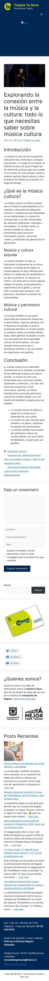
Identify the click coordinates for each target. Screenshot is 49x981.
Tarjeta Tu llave (26, 5)
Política (17, 699)
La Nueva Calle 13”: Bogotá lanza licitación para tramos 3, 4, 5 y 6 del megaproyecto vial (23, 853)
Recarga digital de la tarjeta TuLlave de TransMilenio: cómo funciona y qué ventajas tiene (24, 795)
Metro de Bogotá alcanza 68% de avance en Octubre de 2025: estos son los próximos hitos (24, 824)
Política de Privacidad (15, 964)
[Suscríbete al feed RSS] (24, 23)
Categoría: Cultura (17, 451)
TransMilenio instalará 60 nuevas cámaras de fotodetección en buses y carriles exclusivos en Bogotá (24, 885)
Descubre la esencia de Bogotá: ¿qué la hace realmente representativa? (22, 471)
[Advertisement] (24, 42)
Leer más (9, 787)
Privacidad (30, 699)
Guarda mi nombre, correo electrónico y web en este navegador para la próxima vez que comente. (25, 555)
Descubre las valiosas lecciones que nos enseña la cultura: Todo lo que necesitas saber (24, 459)
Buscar (7, 585)
